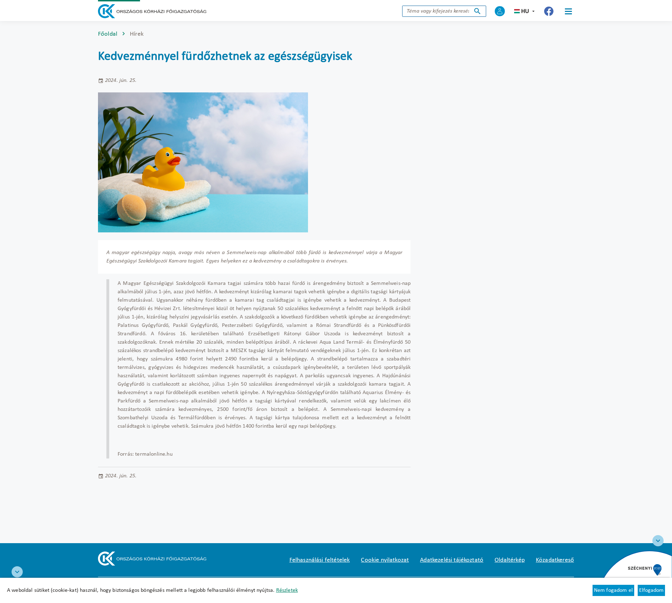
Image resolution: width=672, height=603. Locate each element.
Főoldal (107, 34)
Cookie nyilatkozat (385, 560)
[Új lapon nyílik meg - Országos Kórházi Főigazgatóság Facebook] (548, 11)
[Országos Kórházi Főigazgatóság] (152, 11)
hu (525, 11)
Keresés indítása (477, 11)
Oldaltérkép (510, 560)
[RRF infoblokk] (17, 571)
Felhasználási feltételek (319, 560)
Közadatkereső (555, 560)
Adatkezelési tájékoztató (451, 560)
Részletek (287, 590)
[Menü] (568, 11)
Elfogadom (651, 590)
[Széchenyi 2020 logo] (658, 540)
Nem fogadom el (613, 590)
